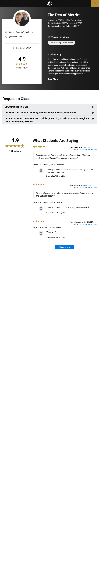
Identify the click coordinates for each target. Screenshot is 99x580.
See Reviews (22, 68)
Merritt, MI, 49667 (23, 48)
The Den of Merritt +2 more (88, 149)
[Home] (49, 3)
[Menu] (4, 3)
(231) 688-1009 (15, 37)
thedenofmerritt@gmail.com (21, 32)
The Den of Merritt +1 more (88, 224)
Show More (53, 79)
